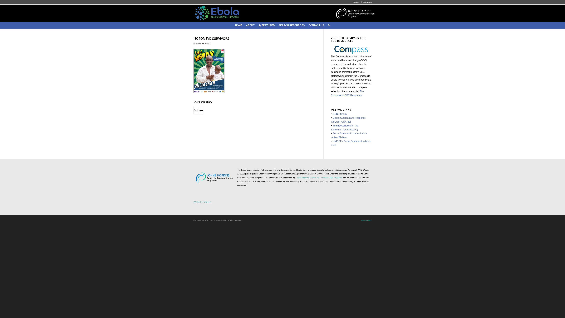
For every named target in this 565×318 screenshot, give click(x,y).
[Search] (329, 25)
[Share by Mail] (202, 110)
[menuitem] (356, 2)
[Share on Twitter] (196, 110)
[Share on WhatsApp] (198, 110)
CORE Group (340, 114)
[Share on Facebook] (194, 110)
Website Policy (366, 220)
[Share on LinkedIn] (200, 110)
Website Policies (202, 202)
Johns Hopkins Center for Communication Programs (319, 178)
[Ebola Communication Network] (282, 13)
